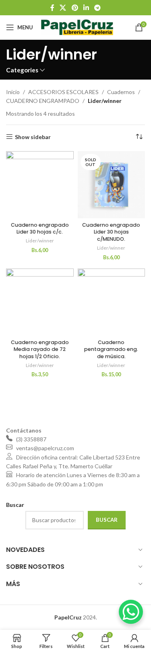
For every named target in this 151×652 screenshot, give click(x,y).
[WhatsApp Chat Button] (131, 612)
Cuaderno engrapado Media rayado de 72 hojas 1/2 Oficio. (40, 349)
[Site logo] (77, 26)
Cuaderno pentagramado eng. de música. (111, 349)
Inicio (13, 91)
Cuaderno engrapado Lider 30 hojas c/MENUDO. (111, 231)
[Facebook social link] (52, 8)
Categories (22, 70)
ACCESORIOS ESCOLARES (63, 91)
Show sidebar (33, 136)
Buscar (107, 520)
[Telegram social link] (97, 8)
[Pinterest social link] (75, 8)
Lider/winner (40, 241)
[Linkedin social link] (86, 8)
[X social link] (63, 8)
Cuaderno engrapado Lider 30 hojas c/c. (40, 228)
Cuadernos (121, 91)
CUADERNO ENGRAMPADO (42, 100)
